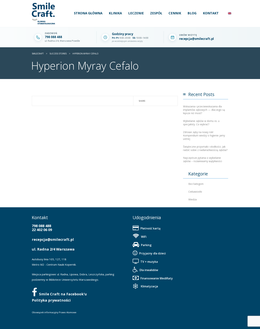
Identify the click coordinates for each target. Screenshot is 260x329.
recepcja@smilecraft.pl (53, 239)
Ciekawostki (195, 191)
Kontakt (211, 13)
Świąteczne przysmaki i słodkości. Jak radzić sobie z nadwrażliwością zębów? (205, 148)
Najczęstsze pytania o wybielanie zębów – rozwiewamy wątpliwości (202, 159)
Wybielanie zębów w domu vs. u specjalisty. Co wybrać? (201, 122)
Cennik (175, 13)
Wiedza (192, 199)
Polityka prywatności (51, 300)
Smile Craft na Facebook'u (63, 294)
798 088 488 (41, 225)
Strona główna (88, 13)
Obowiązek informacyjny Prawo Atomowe (54, 312)
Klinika (115, 13)
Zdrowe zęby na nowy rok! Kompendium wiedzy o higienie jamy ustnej (204, 135)
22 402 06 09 (42, 229)
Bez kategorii (195, 183)
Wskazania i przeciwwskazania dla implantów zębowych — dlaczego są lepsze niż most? (204, 110)
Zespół (156, 13)
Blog (192, 13)
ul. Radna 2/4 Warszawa (53, 249)
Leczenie (136, 13)
